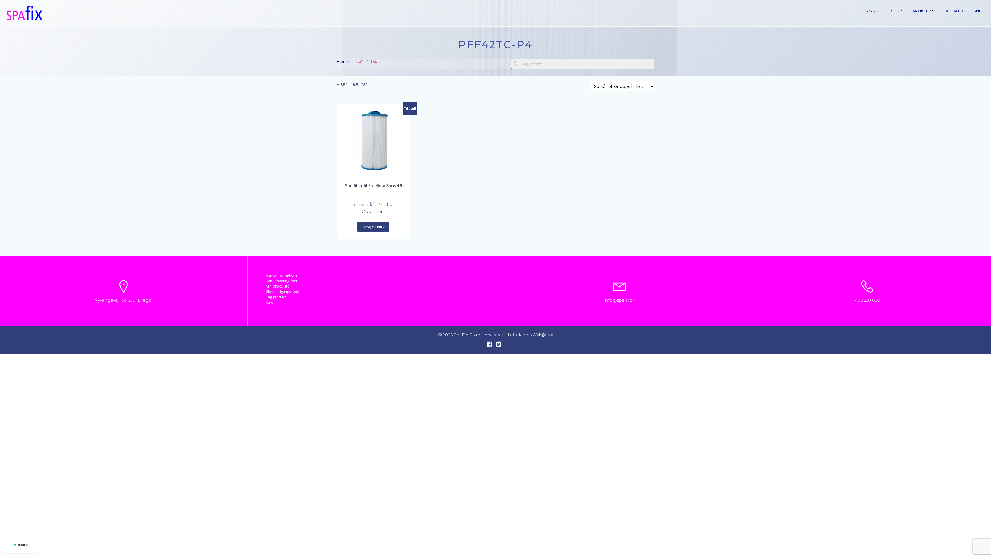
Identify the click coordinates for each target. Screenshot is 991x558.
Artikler (921, 11)
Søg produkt (276, 297)
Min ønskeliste (278, 286)
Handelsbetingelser (281, 280)
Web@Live (543, 335)
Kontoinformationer (282, 275)
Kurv (269, 302)
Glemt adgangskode (282, 291)
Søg (977, 11)
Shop (896, 11)
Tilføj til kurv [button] (373, 227)
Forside (872, 11)
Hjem (342, 62)
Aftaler (954, 11)
